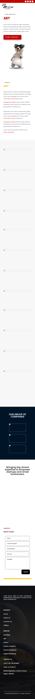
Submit (25, 572)
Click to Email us (9, 667)
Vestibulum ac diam (9, 102)
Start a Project (11, 37)
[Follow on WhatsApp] (32, 1)
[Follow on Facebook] (25, 1)
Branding (7, 635)
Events (6, 642)
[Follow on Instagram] (28, 1)
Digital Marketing (10, 654)
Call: (11, 663)
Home (6, 614)
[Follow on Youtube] (30, 1)
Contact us (8, 621)
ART (5, 639)
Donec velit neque (9, 132)
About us (7, 618)
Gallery (6, 625)
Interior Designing (10, 650)
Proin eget (14, 96)
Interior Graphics (10, 646)
